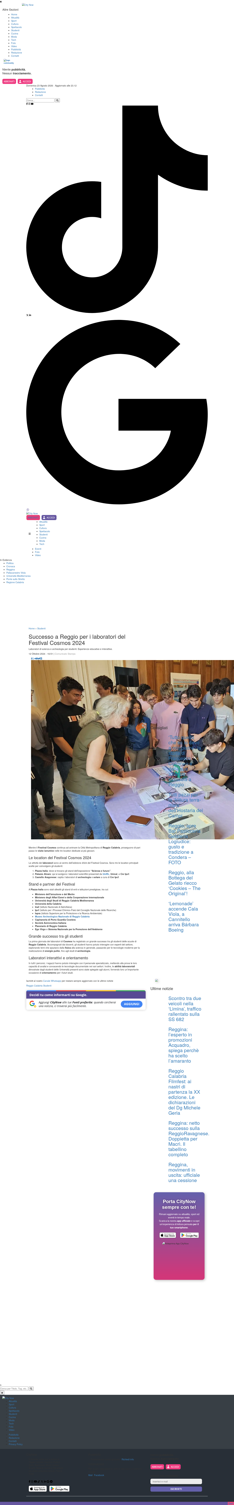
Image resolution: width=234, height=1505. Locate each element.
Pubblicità (16, 49)
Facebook (99, 1475)
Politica (10, 563)
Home (14, 14)
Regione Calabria (15, 582)
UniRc (106, 874)
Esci (231, 1503)
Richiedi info (128, 1459)
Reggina (10, 569)
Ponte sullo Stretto (15, 579)
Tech (13, 39)
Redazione (16, 52)
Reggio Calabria (34, 985)
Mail (90, 1475)
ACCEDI (27, 81)
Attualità (15, 17)
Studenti (15, 30)
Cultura (14, 23)
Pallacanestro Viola (16, 572)
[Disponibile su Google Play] (189, 1235)
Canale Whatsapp (52, 980)
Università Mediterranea (18, 575)
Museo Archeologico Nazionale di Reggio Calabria (62, 916)
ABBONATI (9, 81)
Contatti (15, 55)
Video (14, 46)
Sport (14, 20)
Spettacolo (16, 27)
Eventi (38, 548)
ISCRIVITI (176, 1489)
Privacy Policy (16, 1444)
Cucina (14, 33)
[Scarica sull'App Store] (168, 1235)
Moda (14, 36)
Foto (13, 43)
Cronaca (10, 566)
